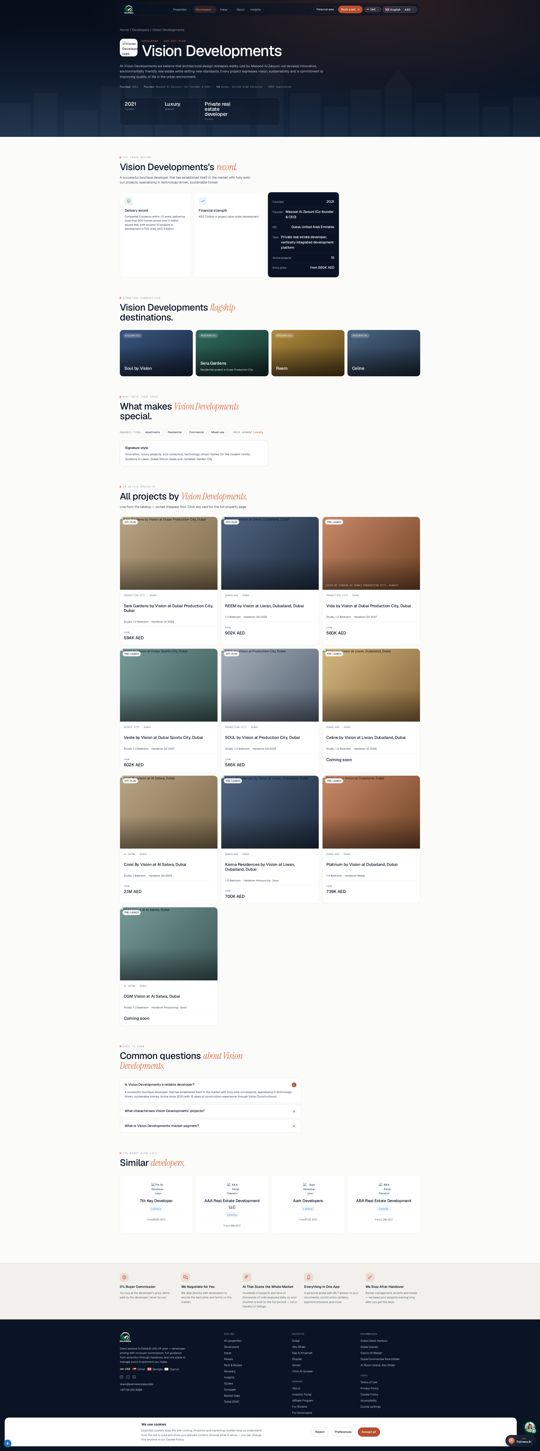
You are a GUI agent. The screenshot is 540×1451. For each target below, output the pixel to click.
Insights (255, 9)
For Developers (302, 1413)
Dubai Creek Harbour (374, 1341)
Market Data (232, 1396)
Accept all (369, 1432)
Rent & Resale (233, 1365)
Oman (141, 1369)
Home (124, 30)
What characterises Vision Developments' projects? (210, 1111)
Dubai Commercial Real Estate (380, 1359)
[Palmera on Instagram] (121, 1377)
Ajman (296, 1365)
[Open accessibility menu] (7, 1443)
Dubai (296, 1341)
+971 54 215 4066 (131, 1390)
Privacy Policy (369, 1388)
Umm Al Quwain (302, 1371)
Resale (228, 1359)
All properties (233, 1341)
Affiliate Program (302, 1400)
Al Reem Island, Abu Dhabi (377, 1365)
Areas (223, 9)
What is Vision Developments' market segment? (210, 1126)
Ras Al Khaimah (302, 1353)
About (240, 9)
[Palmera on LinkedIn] (134, 1377)
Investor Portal (302, 1394)
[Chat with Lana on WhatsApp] (529, 1427)
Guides (228, 1383)
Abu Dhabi (298, 1347)
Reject (320, 1432)
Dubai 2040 (231, 1401)
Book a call (350, 9)
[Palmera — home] (129, 9)
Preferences (343, 1432)
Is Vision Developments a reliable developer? (210, 1084)
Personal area (324, 9)
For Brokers (299, 1406)
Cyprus (174, 1369)
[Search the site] (307, 9)
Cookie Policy (369, 1394)
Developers (203, 9)
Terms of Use (368, 1382)
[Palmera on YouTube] (128, 1377)
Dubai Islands (369, 1347)
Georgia (157, 1369)
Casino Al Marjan (371, 1353)
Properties (180, 9)
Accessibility (368, 1400)
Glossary (229, 1371)
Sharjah (297, 1359)
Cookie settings (370, 1406)
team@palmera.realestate (136, 1384)
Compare (230, 1389)
